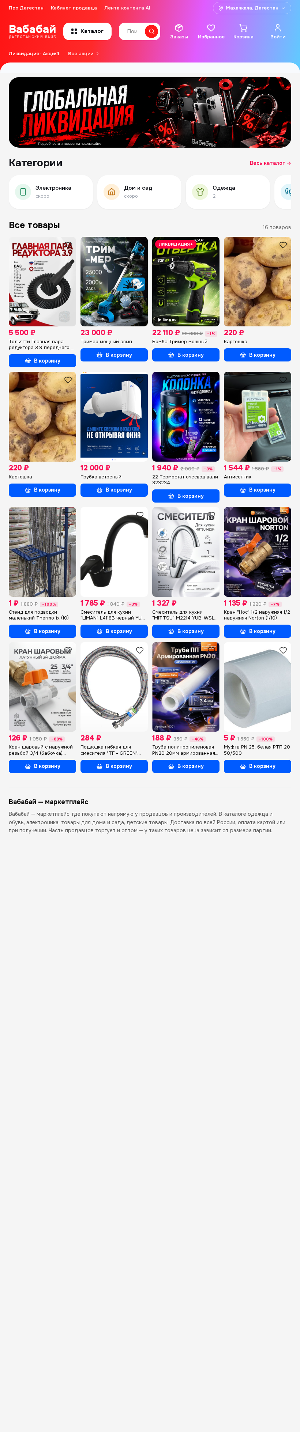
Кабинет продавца (74, 8)
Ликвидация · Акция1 (34, 53)
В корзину (47, 360)
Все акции (80, 53)
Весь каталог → (270, 163)
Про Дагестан (26, 8)
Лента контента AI (127, 8)
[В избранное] (68, 245)
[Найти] (151, 31)
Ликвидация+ (176, 244)
